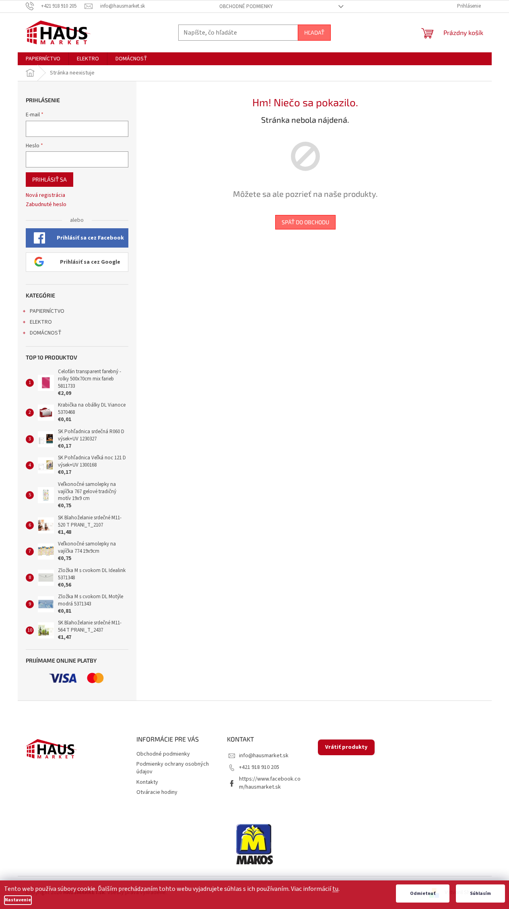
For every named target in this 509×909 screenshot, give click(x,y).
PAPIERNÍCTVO (47, 311)
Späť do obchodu (305, 222)
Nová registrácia (45, 195)
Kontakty (147, 782)
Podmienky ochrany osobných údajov (172, 768)
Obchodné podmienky (246, 6)
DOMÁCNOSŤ (46, 333)
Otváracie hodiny (156, 792)
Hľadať (314, 32)
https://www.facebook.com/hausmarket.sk (270, 783)
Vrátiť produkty (346, 747)
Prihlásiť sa (49, 179)
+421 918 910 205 (259, 767)
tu (335, 888)
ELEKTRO (41, 322)
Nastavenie (18, 900)
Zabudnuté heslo (46, 205)
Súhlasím (480, 893)
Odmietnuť (422, 893)
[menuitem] (43, 58)
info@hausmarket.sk (264, 756)
